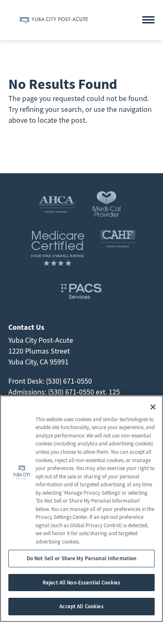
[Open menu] (148, 19)
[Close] (153, 407)
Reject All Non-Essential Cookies (81, 582)
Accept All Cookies (81, 606)
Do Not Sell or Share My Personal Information (82, 558)
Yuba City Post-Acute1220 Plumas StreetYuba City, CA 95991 (40, 351)
